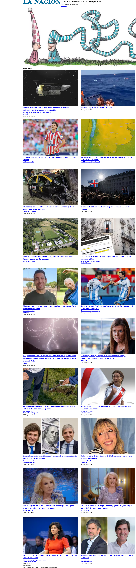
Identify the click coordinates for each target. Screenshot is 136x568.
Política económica (86, 562)
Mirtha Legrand (28, 510)
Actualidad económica (29, 462)
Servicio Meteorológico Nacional (90, 162)
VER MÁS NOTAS (27, 565)
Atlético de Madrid (28, 162)
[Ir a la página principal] (42, 3)
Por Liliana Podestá (86, 461)
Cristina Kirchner (86, 263)
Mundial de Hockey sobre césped (90, 311)
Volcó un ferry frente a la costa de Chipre (96, 108)
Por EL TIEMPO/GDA (28, 311)
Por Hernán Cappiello (29, 261)
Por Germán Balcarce (87, 411)
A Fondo (25, 114)
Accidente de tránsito (29, 211)
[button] (50, 88)
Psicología (84, 360)
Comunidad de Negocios (30, 413)
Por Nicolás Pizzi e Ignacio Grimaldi (91, 261)
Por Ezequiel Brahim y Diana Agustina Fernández (37, 112)
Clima (25, 363)
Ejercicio (26, 312)
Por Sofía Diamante (28, 461)
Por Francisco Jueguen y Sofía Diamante (34, 560)
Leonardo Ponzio (86, 413)
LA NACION (64, 6)
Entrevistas (84, 462)
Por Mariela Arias (28, 411)
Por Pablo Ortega (85, 560)
